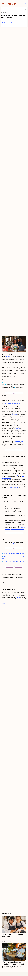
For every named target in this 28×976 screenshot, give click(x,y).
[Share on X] (7, 23)
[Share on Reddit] (14, 23)
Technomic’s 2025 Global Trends (17, 529)
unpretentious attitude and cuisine (12, 403)
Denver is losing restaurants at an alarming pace (14, 553)
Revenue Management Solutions (18, 475)
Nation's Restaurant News (13, 487)
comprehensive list (18, 441)
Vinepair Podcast (7, 582)
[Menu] (25, 4)
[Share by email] (2, 23)
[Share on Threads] (9, 23)
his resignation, (14, 424)
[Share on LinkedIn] (12, 23)
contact (10, 598)
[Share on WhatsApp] (16, 23)
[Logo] (9, 3)
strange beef (14, 414)
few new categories (7, 358)
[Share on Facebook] (5, 23)
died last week (11, 410)
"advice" (18, 428)
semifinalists (8, 356)
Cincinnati (4, 372)
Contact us (17, 597)
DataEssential (16, 543)
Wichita (19, 372)
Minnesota (11, 372)
